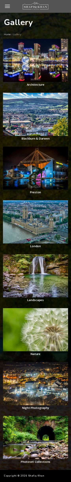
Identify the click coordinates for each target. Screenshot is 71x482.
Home (7, 34)
